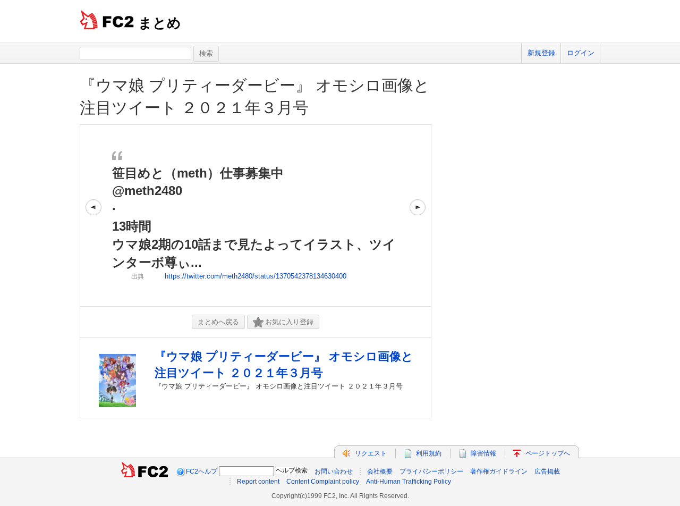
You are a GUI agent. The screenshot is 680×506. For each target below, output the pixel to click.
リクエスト (371, 453)
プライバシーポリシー (431, 471)
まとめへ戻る (218, 322)
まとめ (159, 23)
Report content (258, 481)
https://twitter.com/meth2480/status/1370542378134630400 (255, 276)
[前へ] (93, 215)
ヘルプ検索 (292, 470)
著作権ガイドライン (499, 471)
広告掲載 (547, 471)
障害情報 (483, 453)
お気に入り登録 (289, 322)
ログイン (580, 53)
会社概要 (380, 471)
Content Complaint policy (322, 481)
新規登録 (541, 53)
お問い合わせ (333, 471)
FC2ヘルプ (201, 471)
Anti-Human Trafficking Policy (408, 481)
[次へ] (418, 215)
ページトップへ (547, 453)
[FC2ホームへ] (144, 471)
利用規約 (428, 453)
